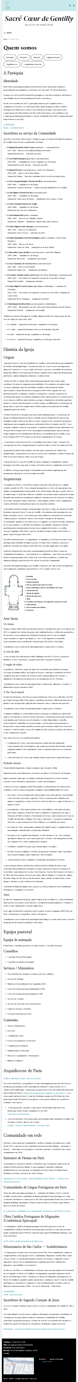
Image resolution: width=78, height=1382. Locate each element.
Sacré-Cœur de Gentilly (39, 18)
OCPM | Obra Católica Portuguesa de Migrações (23, 1241)
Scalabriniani (8, 124)
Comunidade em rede (33, 64)
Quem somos (47, 1361)
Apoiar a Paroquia (56, 1359)
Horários (23, 57)
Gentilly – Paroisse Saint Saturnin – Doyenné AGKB (28, 1125)
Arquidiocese (11, 64)
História (37, 57)
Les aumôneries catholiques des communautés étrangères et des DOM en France (37, 1211)
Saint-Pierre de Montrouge (19, 1114)
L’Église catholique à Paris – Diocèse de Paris (22, 1078)
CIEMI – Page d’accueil (12, 1294)
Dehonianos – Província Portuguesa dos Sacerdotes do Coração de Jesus (34, 1329)
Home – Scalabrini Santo (13, 127)
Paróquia (10, 57)
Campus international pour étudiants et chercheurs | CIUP (46, 1093)
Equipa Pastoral (53, 57)
